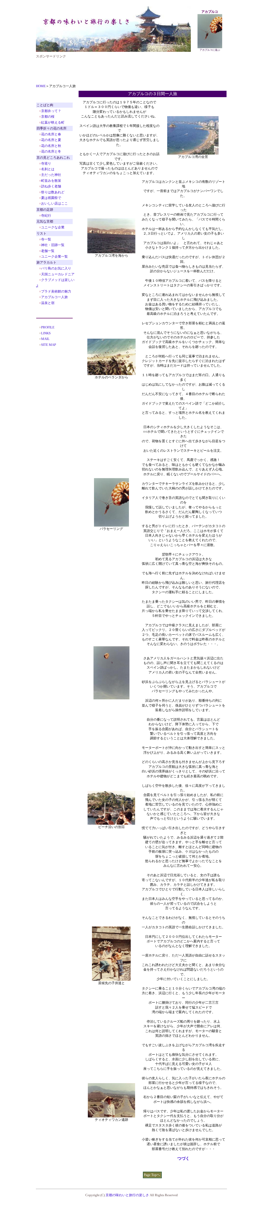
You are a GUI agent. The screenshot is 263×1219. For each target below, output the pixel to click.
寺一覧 (46, 239)
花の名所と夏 (51, 140)
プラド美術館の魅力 (56, 291)
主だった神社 (51, 175)
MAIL (45, 339)
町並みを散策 (51, 181)
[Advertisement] (129, 70)
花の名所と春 (51, 134)
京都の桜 (47, 116)
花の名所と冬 (51, 151)
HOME (41, 86)
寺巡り (46, 163)
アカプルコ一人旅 (54, 297)
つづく (183, 1158)
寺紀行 (46, 215)
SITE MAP (48, 345)
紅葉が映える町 (52, 122)
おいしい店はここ (54, 203)
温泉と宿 (47, 303)
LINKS (46, 333)
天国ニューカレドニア (57, 274)
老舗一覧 (47, 251)
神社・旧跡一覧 (52, 245)
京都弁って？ (51, 111)
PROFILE (47, 327)
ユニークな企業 (52, 227)
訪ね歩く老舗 (51, 186)
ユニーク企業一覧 (54, 256)
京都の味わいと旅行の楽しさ (127, 1195)
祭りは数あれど (52, 192)
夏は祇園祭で (51, 198)
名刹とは (47, 169)
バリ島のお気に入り (56, 268)
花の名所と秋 (51, 146)
